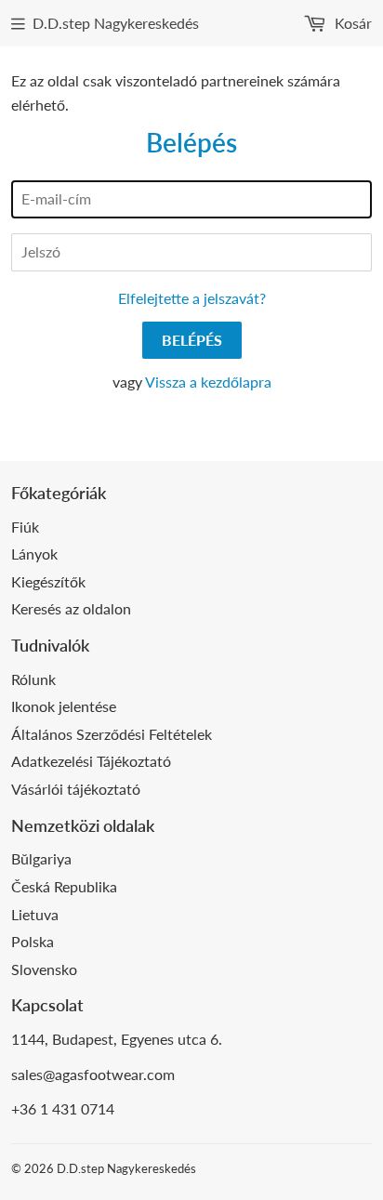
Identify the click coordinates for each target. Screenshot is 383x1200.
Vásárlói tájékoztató (75, 789)
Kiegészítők (48, 581)
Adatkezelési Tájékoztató (91, 761)
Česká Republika (64, 886)
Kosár (351, 23)
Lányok (34, 553)
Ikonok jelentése (63, 706)
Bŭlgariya (41, 858)
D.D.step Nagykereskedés (116, 23)
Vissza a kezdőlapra (208, 381)
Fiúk (25, 526)
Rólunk (33, 679)
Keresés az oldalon (71, 608)
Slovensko (44, 969)
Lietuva (35, 914)
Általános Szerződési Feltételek (111, 734)
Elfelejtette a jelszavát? (192, 298)
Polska (32, 941)
